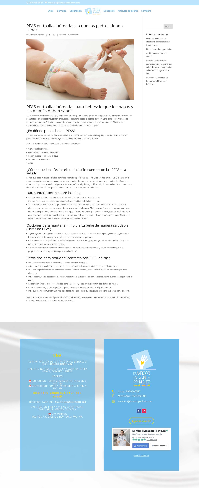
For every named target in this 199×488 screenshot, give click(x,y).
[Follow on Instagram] (144, 411)
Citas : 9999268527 (129, 391)
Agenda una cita (141, 421)
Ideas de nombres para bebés (159, 49)
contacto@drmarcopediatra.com (135, 401)
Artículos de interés (128, 11)
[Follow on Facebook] (139, 411)
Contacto (146, 11)
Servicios (61, 11)
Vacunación (76, 11)
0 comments (73, 34)
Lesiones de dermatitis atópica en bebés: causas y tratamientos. (158, 41)
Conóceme (109, 11)
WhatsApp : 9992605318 (132, 396)
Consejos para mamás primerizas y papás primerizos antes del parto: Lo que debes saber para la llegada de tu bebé (159, 67)
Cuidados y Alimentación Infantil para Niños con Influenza (157, 80)
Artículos (62, 34)
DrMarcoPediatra (36, 34)
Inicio (51, 11)
